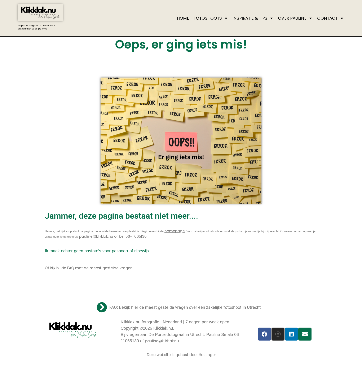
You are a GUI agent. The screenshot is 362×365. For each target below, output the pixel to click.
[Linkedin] (291, 334)
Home (183, 18)
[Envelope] (304, 334)
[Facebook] (264, 334)
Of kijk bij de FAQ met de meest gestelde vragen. (89, 268)
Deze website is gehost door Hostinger (181, 354)
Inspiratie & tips (250, 18)
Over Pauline (292, 18)
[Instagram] (278, 334)
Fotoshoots (208, 18)
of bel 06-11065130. (113, 236)
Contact (327, 18)
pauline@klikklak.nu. (162, 340)
